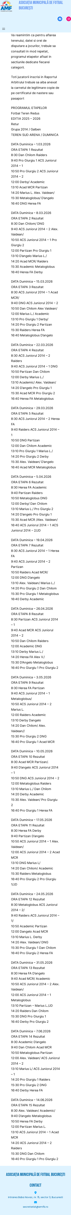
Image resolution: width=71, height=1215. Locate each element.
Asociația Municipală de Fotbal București (35, 1174)
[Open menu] (3, 28)
